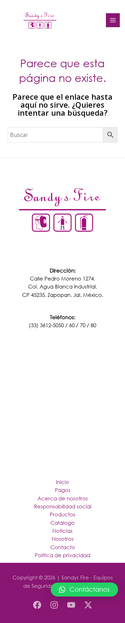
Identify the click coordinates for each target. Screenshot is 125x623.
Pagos (62, 489)
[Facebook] (37, 605)
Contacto (62, 547)
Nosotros (63, 538)
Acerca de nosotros (63, 498)
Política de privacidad (62, 555)
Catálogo (62, 522)
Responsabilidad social (62, 506)
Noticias (62, 530)
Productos (62, 514)
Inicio (62, 481)
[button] (84, 590)
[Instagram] (54, 605)
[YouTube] (71, 605)
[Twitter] (88, 605)
